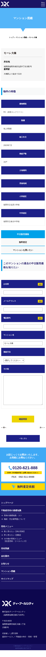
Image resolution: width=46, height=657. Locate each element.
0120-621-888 (25, 468)
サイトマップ (7, 579)
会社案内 (5, 556)
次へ (41, 427)
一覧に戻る (23, 438)
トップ (11, 37)
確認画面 (23, 419)
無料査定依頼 (26, 486)
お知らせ (5, 563)
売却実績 (5, 548)
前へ (4, 427)
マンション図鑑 (21, 37)
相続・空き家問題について (14, 519)
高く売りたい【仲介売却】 (14, 531)
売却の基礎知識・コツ (13, 515)
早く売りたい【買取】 (13, 535)
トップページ (7, 503)
